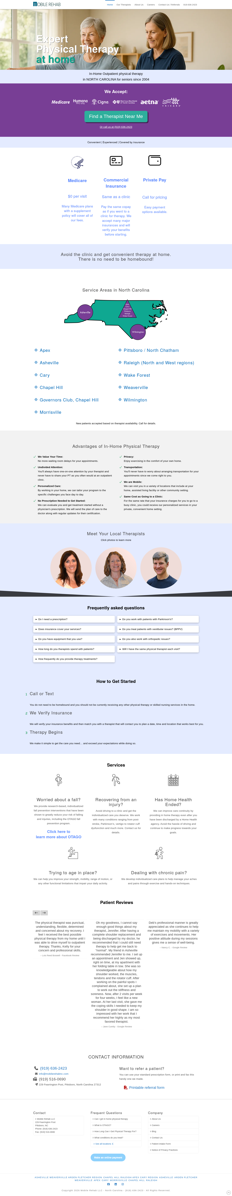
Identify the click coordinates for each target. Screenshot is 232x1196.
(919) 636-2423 (53, 1068)
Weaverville (84, 1180)
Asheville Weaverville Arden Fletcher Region (68, 1177)
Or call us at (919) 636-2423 (116, 126)
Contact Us (157, 1137)
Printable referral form (146, 1088)
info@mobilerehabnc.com (54, 1073)
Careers (156, 1125)
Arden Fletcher (185, 1177)
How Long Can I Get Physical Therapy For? (115, 1131)
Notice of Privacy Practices (165, 1150)
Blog (154, 1131)
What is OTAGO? (102, 1125)
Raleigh (151, 1180)
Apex (97, 1180)
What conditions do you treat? (108, 1137)
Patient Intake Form (161, 1144)
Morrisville (118, 1180)
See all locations (103, 1144)
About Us (156, 1119)
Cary (105, 1180)
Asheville (166, 1177)
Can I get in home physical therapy (111, 1119)
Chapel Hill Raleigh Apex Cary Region (130, 1177)
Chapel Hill (136, 1180)
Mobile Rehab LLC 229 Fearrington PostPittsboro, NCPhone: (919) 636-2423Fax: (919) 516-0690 (46, 1125)
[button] (74, 619)
